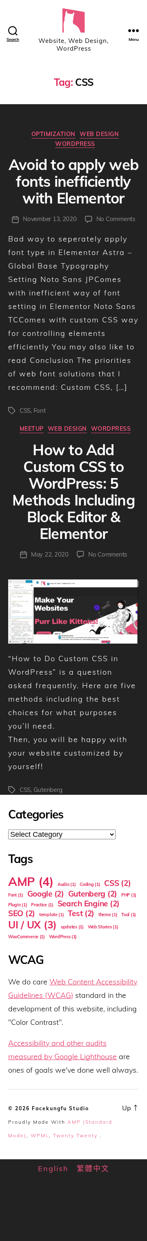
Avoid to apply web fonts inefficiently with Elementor (73, 181)
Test (81, 913)
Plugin (17, 905)
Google (45, 894)
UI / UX (32, 924)
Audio (67, 884)
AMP (30, 881)
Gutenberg (47, 790)
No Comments (115, 219)
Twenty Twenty (75, 1135)
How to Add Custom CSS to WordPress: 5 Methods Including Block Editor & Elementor (73, 491)
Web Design (99, 134)
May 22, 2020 (50, 554)
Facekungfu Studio (60, 1108)
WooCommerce (26, 936)
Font (39, 410)
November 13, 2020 (50, 219)
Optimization (53, 134)
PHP (128, 895)
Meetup (32, 428)
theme (108, 914)
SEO (21, 913)
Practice (42, 905)
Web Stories (103, 927)
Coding (90, 884)
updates (72, 927)
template (51, 914)
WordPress (75, 144)
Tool (128, 914)
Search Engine (89, 903)
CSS (25, 410)
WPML (40, 1135)
